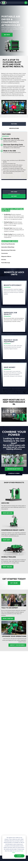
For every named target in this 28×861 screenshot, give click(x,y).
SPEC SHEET (14, 192)
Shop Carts (6, 540)
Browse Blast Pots (14, 469)
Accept (19, 855)
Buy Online (14, 583)
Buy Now (7, 34)
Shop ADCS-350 (7, 513)
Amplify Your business (17, 645)
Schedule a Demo (14, 473)
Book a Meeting (8, 618)
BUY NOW (14, 196)
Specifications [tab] (14, 128)
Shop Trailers (7, 566)
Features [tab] (14, 124)
